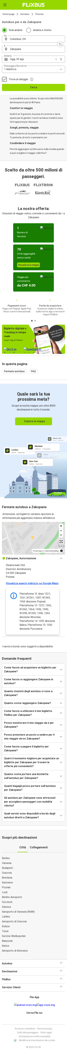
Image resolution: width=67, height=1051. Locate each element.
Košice (6, 926)
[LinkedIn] (34, 1020)
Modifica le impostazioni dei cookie (37, 1040)
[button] (33, 39)
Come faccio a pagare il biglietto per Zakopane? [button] (26, 748)
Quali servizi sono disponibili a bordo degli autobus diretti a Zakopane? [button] (29, 815)
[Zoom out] (61, 530)
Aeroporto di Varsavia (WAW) (18, 911)
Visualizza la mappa (28, 265)
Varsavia (6, 863)
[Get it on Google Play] (25, 1005)
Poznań (6, 887)
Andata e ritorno (42, 30)
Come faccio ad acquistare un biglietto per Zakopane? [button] (30, 669)
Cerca (33, 87)
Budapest (7, 867)
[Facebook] (32, 1020)
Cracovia (7, 872)
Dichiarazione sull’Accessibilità (34, 1036)
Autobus (24, 14)
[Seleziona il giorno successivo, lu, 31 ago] (61, 59)
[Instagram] (33, 1020)
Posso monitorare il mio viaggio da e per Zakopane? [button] (29, 724)
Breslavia (7, 877)
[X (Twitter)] (35, 1020)
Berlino (6, 858)
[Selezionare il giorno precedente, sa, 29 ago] (56, 59)
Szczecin (7, 902)
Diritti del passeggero (28, 1032)
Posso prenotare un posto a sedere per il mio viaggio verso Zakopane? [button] (29, 736)
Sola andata (15, 30)
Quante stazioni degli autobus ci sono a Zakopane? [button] (28, 693)
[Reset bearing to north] (61, 535)
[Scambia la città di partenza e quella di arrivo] (60, 44)
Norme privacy (44, 1028)
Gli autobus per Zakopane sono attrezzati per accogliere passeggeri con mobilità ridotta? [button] (29, 801)
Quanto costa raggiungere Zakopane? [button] (27, 703)
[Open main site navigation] (5, 5)
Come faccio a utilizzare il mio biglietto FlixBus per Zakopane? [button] (28, 712)
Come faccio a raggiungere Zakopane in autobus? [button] (28, 681)
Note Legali (46, 1032)
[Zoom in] (61, 526)
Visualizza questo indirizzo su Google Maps (32, 583)
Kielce (5, 945)
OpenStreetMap (52, 550)
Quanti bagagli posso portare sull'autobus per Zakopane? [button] (30, 787)
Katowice (7, 882)
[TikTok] (36, 1020)
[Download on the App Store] (46, 1005)
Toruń (5, 931)
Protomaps (37, 550)
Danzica (6, 906)
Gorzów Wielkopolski (14, 936)
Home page (8, 14)
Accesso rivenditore (25, 1028)
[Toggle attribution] (61, 551)
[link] (33, 440)
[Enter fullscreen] (61, 541)
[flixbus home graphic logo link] (34, 5)
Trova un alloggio (18, 79)
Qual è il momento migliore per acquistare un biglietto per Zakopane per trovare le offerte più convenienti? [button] (31, 762)
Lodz (5, 892)
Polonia (39, 14)
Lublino (6, 916)
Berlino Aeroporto (12, 897)
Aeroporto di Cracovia (14, 921)
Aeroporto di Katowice (15, 950)
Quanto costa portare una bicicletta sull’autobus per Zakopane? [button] (26, 776)
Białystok (7, 940)
